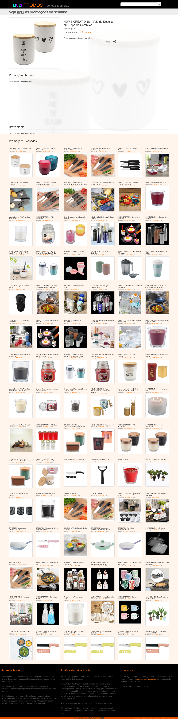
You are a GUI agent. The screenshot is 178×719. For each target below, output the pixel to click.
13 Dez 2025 (101, 426)
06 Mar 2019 (74, 289)
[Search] (159, 4)
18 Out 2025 (46, 426)
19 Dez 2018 (46, 289)
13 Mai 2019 (100, 531)
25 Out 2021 (155, 323)
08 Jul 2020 (46, 600)
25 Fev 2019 (19, 531)
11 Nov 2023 (46, 151)
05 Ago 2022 (101, 255)
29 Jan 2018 (155, 255)
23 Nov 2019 (74, 566)
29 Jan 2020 (155, 566)
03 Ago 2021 (74, 151)
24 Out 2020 (101, 323)
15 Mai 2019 (155, 151)
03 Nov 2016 (128, 461)
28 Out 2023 (155, 358)
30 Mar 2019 (74, 531)
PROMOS (33, 5)
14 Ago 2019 (128, 289)
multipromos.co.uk (168, 718)
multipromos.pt (140, 718)
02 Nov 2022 (128, 255)
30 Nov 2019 (155, 289)
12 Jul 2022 (73, 358)
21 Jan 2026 (155, 428)
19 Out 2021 (128, 323)
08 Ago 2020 (46, 186)
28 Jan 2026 (19, 462)
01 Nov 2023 (19, 392)
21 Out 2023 (128, 358)
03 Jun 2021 (46, 634)
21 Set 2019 (128, 220)
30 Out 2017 (46, 495)
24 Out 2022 (155, 184)
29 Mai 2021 (19, 634)
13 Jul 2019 (101, 220)
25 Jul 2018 (73, 495)
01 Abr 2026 (46, 462)
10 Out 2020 (74, 323)
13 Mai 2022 (46, 255)
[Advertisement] (143, 34)
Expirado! (86, 32)
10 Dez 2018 (19, 289)
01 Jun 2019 (155, 530)
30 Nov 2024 (128, 392)
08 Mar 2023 (19, 151)
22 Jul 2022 (73, 255)
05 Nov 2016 (155, 461)
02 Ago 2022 (128, 151)
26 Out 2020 (73, 600)
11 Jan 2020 (128, 566)
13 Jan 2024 (101, 394)
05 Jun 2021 (19, 255)
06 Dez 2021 (46, 358)
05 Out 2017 (19, 497)
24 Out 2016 (73, 461)
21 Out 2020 (101, 186)
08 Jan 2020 (19, 323)
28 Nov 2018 (128, 497)
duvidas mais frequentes (146, 679)
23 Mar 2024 (74, 220)
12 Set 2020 (155, 220)
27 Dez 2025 (128, 428)
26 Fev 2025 (155, 392)
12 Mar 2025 (19, 426)
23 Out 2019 (46, 566)
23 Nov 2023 (73, 392)
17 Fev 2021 (128, 598)
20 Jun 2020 (19, 600)
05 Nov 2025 (74, 428)
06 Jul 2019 (101, 289)
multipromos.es (153, 718)
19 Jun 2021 (128, 186)
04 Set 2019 (19, 186)
